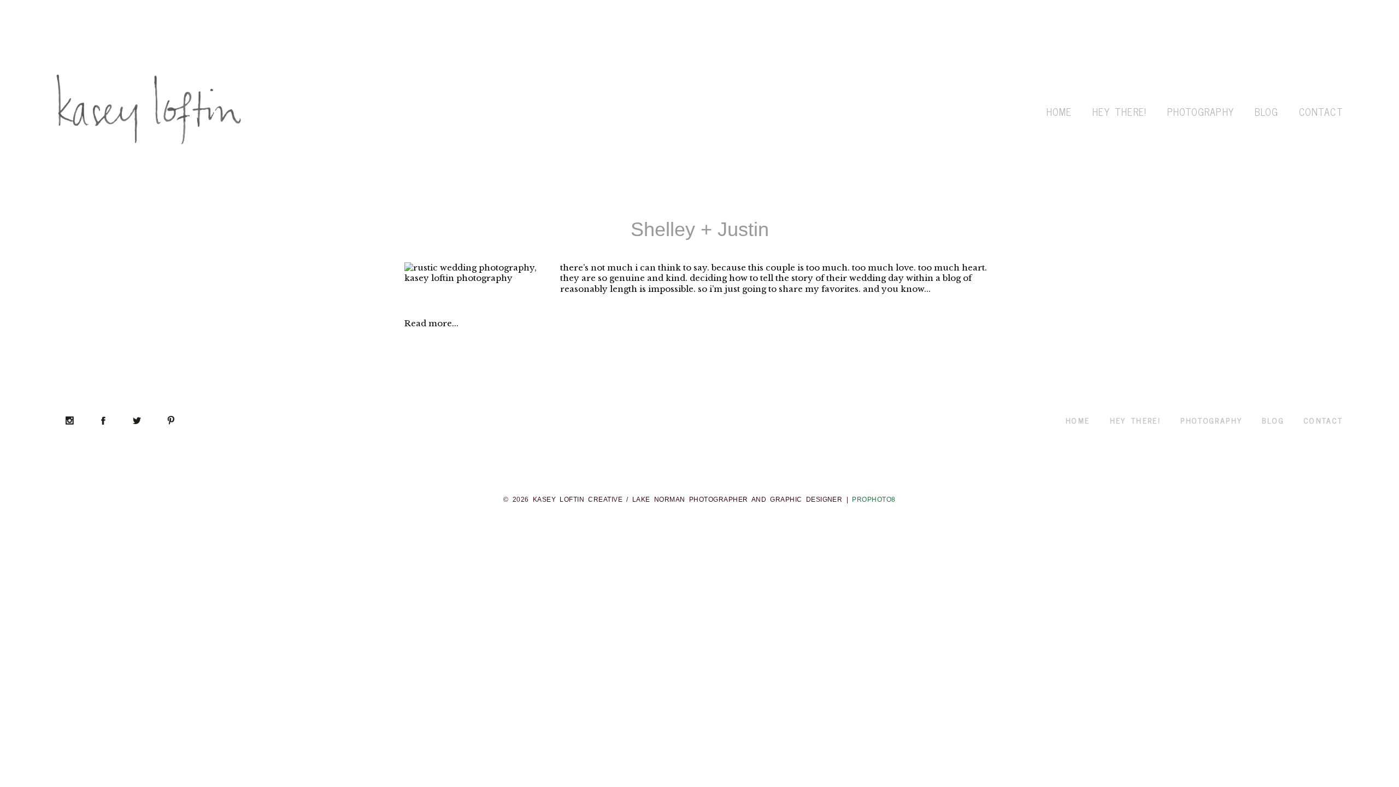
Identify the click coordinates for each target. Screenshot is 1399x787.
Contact (1321, 111)
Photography (1200, 111)
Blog (1266, 111)
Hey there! (1119, 111)
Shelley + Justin (700, 229)
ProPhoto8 (873, 499)
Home (1059, 111)
